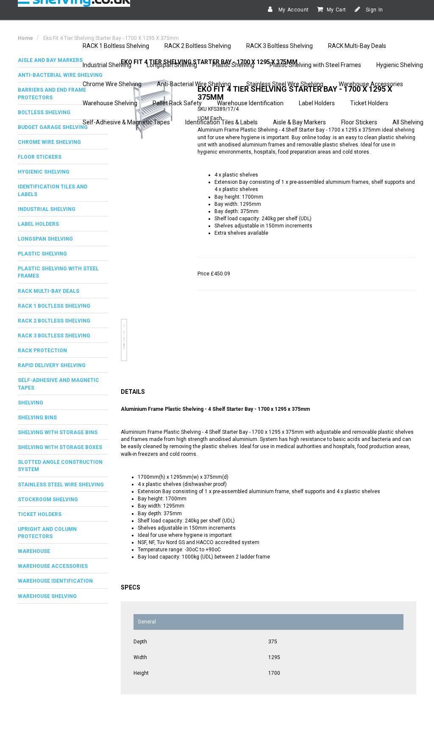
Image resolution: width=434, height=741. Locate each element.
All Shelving (407, 122)
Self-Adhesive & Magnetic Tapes (126, 122)
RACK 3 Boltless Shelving (279, 45)
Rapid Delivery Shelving (52, 365)
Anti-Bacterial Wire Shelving (194, 84)
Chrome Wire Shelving (112, 84)
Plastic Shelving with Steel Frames (315, 65)
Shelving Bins (37, 418)
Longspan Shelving (172, 65)
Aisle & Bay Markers (299, 122)
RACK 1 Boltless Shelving (116, 45)
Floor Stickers (359, 122)
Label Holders (317, 103)
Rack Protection (42, 351)
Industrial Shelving (107, 65)
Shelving (30, 403)
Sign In (373, 10)
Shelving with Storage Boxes (60, 447)
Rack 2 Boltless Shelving (54, 321)
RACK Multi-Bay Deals (357, 45)
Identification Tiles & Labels (221, 122)
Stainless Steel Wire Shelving (284, 84)
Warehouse (34, 551)
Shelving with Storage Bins (57, 432)
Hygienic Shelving (399, 65)
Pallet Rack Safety (177, 103)
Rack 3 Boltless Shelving (54, 336)
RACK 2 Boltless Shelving (197, 45)
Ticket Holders (369, 103)
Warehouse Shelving (110, 103)
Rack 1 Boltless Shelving (54, 306)
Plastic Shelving (233, 65)
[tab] (63, 142)
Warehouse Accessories (371, 84)
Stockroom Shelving (48, 499)
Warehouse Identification (250, 103)
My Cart (336, 10)
